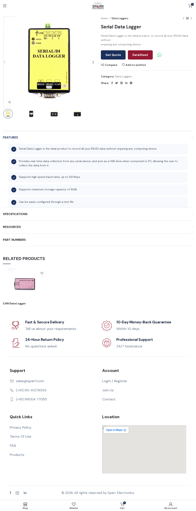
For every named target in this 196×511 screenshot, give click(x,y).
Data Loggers (120, 18)
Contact (109, 399)
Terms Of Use (20, 436)
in (25, 493)
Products (17, 454)
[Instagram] (17, 493)
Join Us (108, 390)
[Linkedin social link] (126, 82)
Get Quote (113, 55)
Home (105, 18)
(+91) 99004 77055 (31, 399)
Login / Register (114, 381)
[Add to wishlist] (41, 273)
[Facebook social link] (112, 82)
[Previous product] (183, 18)
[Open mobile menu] (5, 6)
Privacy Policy (20, 427)
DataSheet (140, 55)
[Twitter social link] (116, 82)
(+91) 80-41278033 (31, 390)
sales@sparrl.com (30, 381)
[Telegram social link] (131, 82)
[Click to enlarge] (9, 102)
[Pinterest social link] (121, 82)
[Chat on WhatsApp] (159, 55)
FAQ (13, 445)
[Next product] (191, 18)
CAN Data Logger (14, 303)
